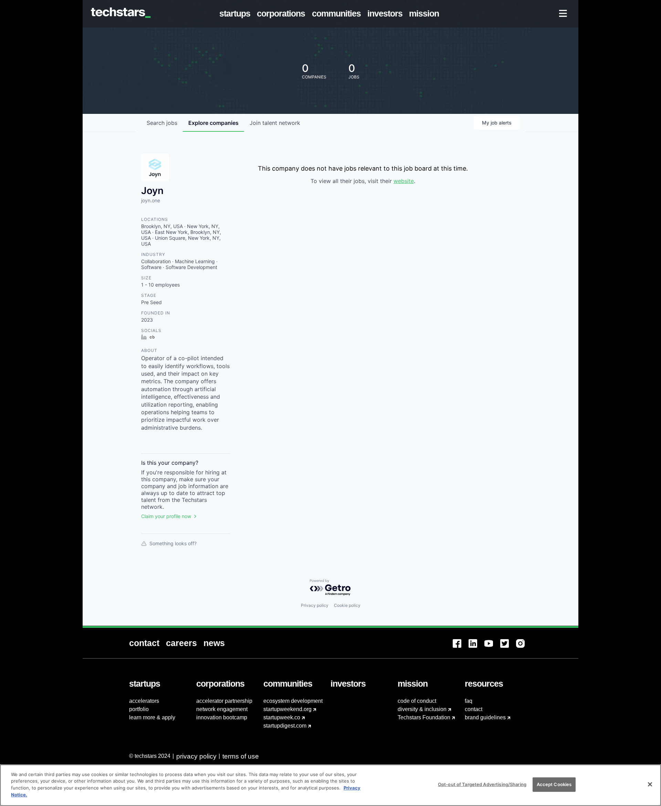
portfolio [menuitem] (139, 709)
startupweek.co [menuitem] (281, 717)
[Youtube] (492, 648)
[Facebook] (461, 648)
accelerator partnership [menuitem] (224, 701)
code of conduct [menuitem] (417, 701)
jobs (162, 122)
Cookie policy (347, 605)
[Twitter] (508, 648)
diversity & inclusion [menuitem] (422, 709)
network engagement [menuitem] (222, 709)
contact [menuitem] (473, 709)
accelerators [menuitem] (144, 701)
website (404, 181)
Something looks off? (173, 543)
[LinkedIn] (476, 648)
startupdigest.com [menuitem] (284, 726)
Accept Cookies (554, 784)
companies (213, 122)
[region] (330, 785)
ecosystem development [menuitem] (293, 701)
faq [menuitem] (468, 701)
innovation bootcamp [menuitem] (221, 717)
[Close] (650, 784)
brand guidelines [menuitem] (485, 717)
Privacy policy (314, 605)
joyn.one (150, 200)
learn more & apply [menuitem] (152, 717)
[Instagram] (524, 648)
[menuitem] (236, 14)
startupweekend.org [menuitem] (287, 709)
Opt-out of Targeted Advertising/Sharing (482, 784)
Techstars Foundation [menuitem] (424, 717)
